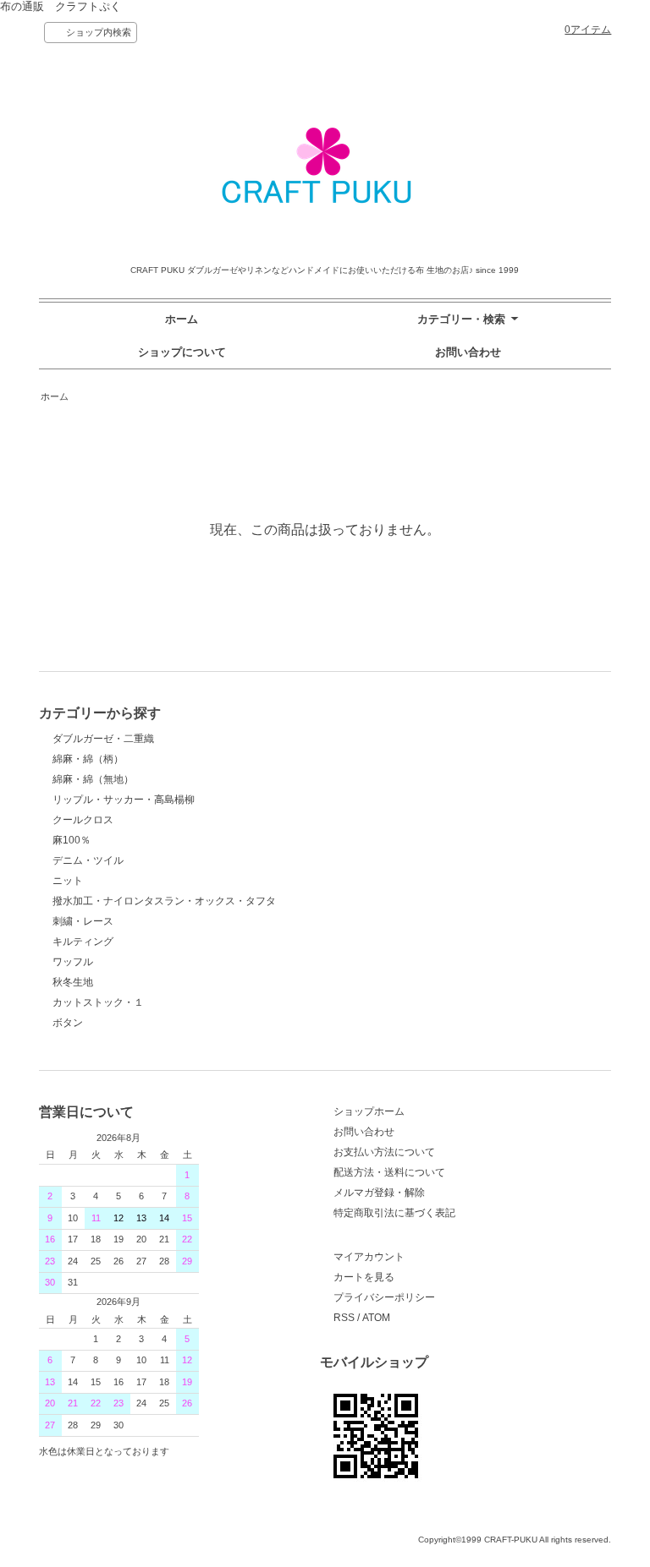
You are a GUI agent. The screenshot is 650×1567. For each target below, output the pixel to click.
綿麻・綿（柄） (88, 759)
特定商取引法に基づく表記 (394, 1213)
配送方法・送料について (389, 1172)
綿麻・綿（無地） (93, 779)
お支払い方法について (384, 1152)
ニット (67, 881)
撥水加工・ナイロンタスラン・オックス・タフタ (164, 901)
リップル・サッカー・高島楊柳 (123, 799)
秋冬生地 (72, 982)
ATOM (376, 1318)
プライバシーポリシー (384, 1297)
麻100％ (71, 840)
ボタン (67, 1023)
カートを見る (363, 1277)
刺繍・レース (82, 921)
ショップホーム (369, 1111)
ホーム (181, 319)
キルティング (82, 941)
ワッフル (72, 962)
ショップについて (182, 352)
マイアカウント (369, 1257)
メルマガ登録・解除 (379, 1192)
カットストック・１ (98, 1002)
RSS (344, 1318)
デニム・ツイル (88, 860)
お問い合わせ (468, 352)
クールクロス (82, 820)
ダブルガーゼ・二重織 (103, 739)
